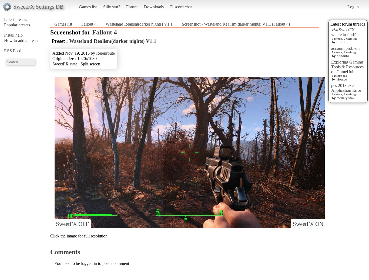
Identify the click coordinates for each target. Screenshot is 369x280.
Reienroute (105, 53)
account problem (345, 48)
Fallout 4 (88, 24)
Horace (342, 79)
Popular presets (17, 25)
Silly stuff (111, 7)
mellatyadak (346, 98)
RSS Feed (12, 50)
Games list (88, 7)
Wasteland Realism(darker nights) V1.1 (139, 24)
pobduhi (343, 56)
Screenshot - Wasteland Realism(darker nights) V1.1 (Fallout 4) (236, 24)
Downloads (154, 7)
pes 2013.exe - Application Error (346, 88)
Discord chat (181, 7)
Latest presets (15, 19)
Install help (13, 35)
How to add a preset (21, 40)
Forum (131, 7)
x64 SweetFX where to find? (343, 32)
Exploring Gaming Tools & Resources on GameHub (347, 67)
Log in (353, 7)
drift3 (341, 42)
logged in (89, 263)
